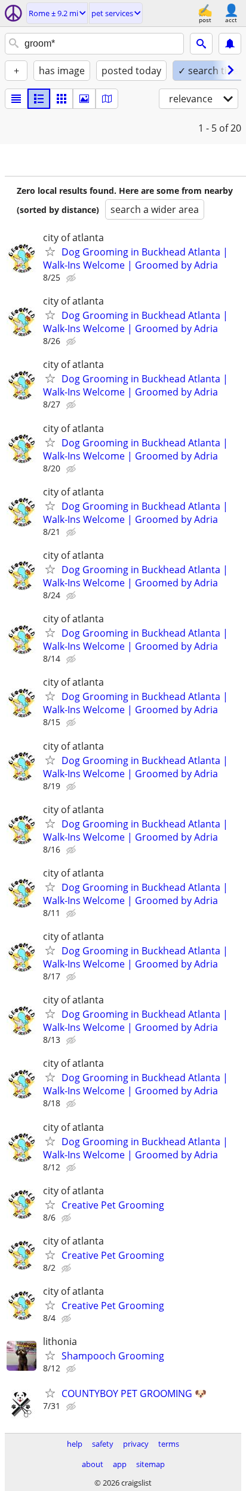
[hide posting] (72, 278)
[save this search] (230, 43)
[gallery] (84, 99)
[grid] (61, 99)
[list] (16, 99)
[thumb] (38, 99)
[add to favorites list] (50, 251)
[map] (107, 99)
